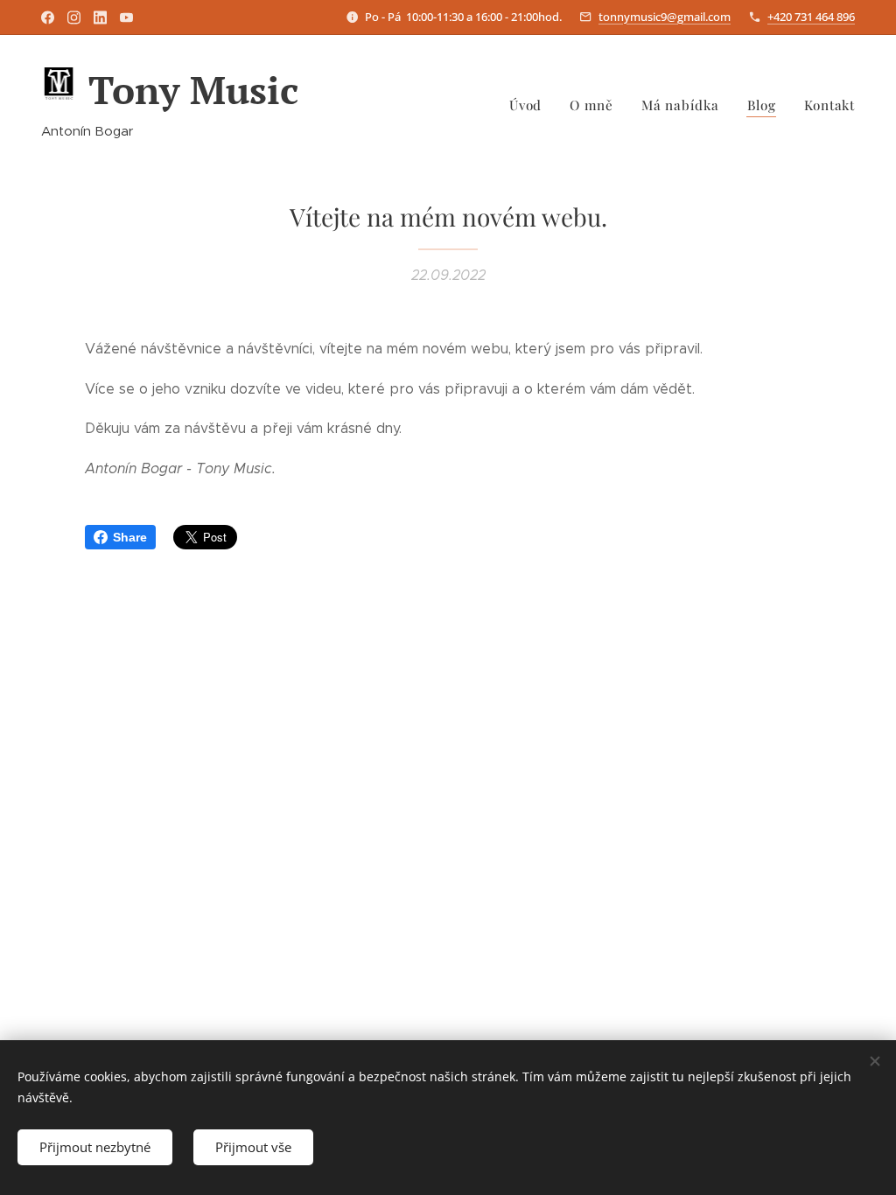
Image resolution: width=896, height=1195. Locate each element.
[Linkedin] (100, 17)
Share (130, 537)
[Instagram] (74, 17)
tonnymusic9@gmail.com (664, 16)
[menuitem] (530, 105)
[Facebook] (48, 17)
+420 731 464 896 (811, 16)
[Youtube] (126, 17)
